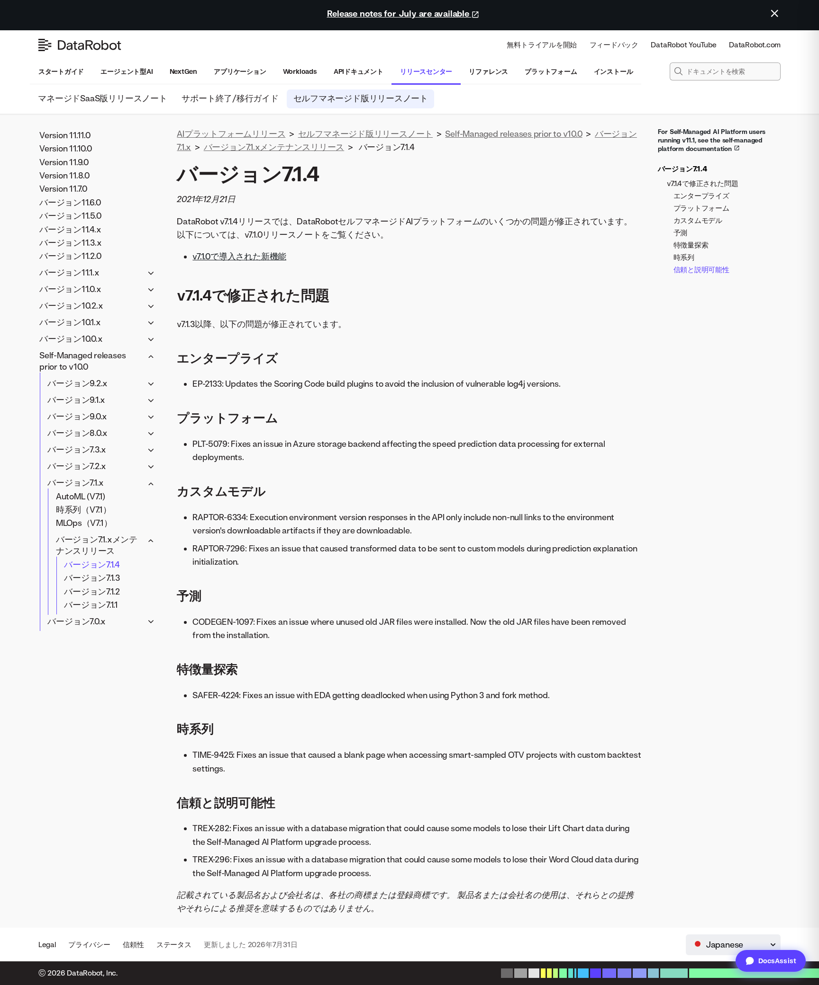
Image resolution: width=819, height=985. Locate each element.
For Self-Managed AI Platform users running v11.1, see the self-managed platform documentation (712, 140)
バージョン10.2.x (71, 306)
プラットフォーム (551, 71)
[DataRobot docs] (80, 45)
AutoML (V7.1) (80, 496)
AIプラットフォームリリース (231, 134)
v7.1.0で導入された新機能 (239, 256)
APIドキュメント (358, 71)
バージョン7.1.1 (91, 605)
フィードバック (614, 44)
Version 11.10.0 (65, 148)
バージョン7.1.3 (92, 578)
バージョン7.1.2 (92, 591)
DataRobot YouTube (683, 44)
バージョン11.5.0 (70, 216)
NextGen (183, 71)
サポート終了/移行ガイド (230, 98)
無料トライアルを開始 (542, 44)
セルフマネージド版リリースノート (360, 98)
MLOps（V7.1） (84, 523)
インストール (613, 71)
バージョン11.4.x (70, 229)
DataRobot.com (755, 44)
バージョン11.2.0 (70, 256)
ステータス (173, 944)
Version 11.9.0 (64, 162)
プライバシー (89, 944)
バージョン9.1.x (76, 400)
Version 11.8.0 (64, 175)
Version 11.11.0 (65, 135)
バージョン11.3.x (70, 243)
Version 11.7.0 (63, 189)
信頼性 (133, 944)
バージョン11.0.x (70, 289)
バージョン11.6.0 (70, 202)
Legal (47, 944)
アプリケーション (240, 71)
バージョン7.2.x (76, 466)
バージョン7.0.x (76, 621)
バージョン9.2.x (77, 383)
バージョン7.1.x (75, 483)
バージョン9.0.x (77, 416)
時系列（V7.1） (83, 510)
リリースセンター (426, 71)
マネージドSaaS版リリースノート (102, 98)
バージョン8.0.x (77, 433)
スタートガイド (61, 71)
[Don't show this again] (774, 13)
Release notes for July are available (399, 13)
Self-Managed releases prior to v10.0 (82, 361)
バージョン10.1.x (70, 322)
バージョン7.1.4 (92, 564)
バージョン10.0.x (71, 339)
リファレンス (488, 71)
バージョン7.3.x (76, 449)
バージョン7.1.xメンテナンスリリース (96, 545)
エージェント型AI (126, 71)
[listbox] (733, 944)
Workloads (300, 71)
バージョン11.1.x (69, 272)
